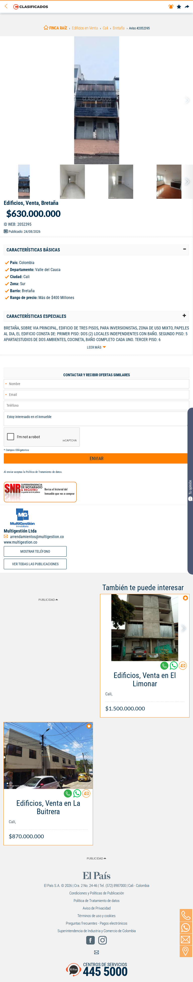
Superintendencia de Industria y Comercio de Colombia (97, 931)
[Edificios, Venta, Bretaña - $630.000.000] (96, 100)
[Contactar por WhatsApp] (186, 927)
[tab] (96, 250)
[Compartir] (186, 7)
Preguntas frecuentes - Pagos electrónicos (96, 923)
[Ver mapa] (186, 951)
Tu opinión (190, 487)
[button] (96, 250)
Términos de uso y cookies (96, 916)
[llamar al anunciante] (186, 915)
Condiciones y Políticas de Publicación (96, 893)
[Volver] (8, 6)
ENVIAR (97, 458)
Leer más (94, 347)
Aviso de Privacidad (97, 908)
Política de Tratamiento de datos (44, 472)
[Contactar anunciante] (183, 667)
